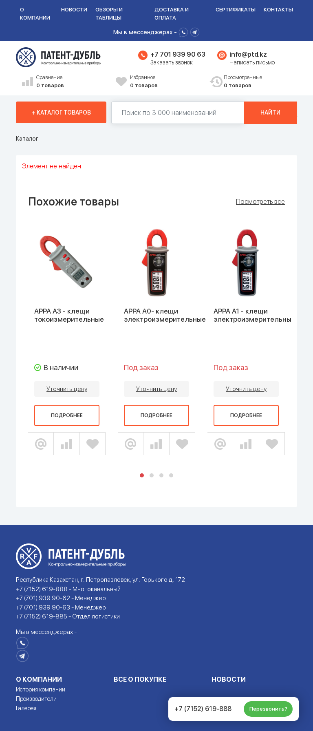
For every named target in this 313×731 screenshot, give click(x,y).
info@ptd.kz (248, 54)
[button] (142, 475)
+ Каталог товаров (61, 112)
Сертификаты (236, 10)
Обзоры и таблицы (109, 14)
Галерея (26, 708)
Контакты (278, 10)
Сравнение (50, 81)
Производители (36, 699)
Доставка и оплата (171, 14)
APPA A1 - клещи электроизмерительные (254, 315)
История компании (40, 689)
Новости (74, 10)
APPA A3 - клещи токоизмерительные (69, 315)
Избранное (144, 81)
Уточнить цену (66, 389)
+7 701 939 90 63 (177, 54)
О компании (35, 14)
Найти (270, 112)
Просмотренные (243, 81)
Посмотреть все (260, 202)
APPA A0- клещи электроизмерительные (165, 315)
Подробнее (67, 415)
